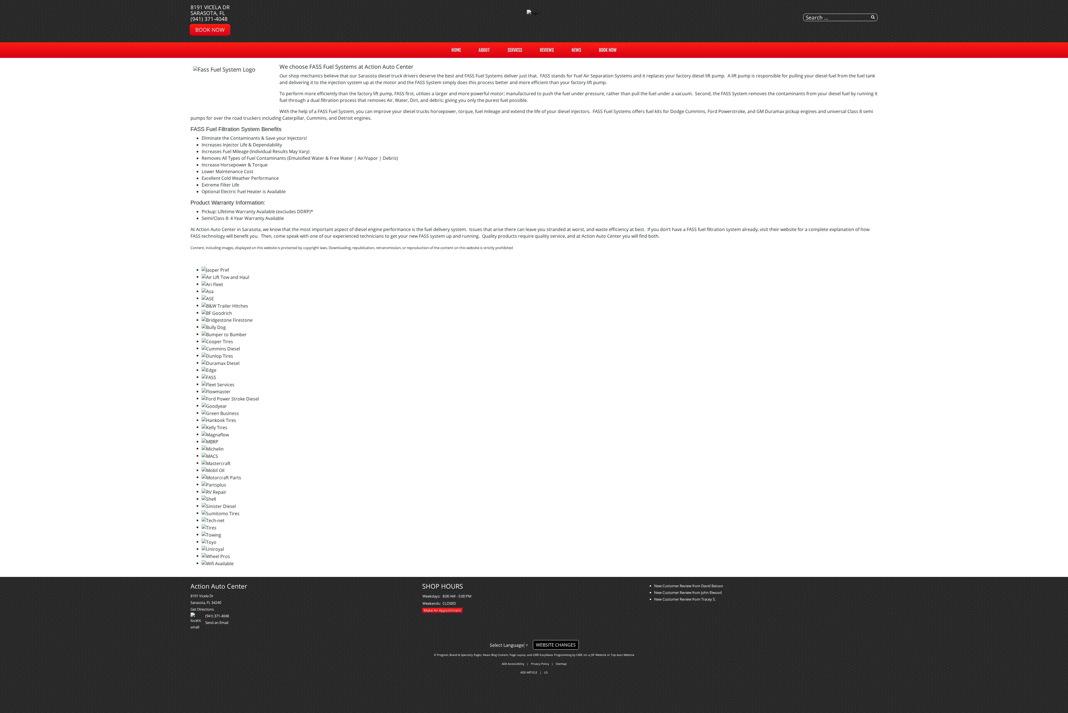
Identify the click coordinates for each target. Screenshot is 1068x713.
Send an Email (216, 622)
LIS (546, 672)
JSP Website (598, 655)
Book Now (608, 50)
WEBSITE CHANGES (556, 645)
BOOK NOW (210, 29)
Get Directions (202, 609)
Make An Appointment (442, 610)
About (484, 50)
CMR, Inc (581, 655)
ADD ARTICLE (528, 672)
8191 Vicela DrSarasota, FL (210, 10)
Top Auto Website (622, 655)
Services (515, 50)
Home (456, 50)
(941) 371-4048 (209, 19)
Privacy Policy (540, 664)
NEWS (576, 50)
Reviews (547, 50)
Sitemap (561, 664)
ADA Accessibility (513, 664)
